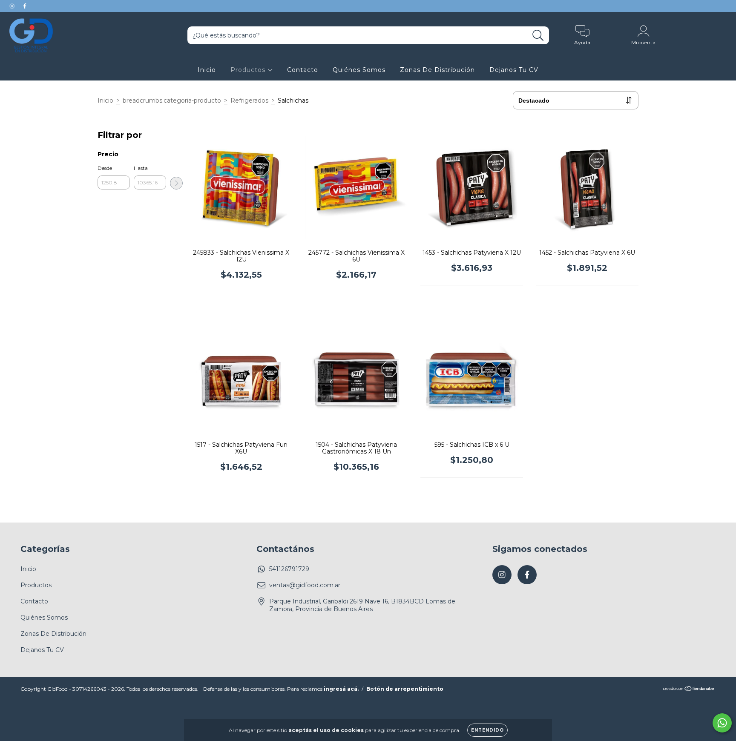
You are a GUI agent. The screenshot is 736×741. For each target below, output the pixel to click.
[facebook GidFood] (24, 6)
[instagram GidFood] (12, 6)
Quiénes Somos (359, 70)
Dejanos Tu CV (513, 70)
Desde (105, 168)
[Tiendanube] (689, 689)
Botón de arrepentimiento (404, 689)
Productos (248, 70)
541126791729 (289, 569)
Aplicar (176, 183)
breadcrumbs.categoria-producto (172, 100)
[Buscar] (538, 36)
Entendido (487, 730)
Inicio (207, 70)
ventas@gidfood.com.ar (304, 585)
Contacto (302, 70)
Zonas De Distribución (437, 70)
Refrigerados (249, 100)
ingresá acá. (341, 689)
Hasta (141, 168)
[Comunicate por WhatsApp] (722, 722)
